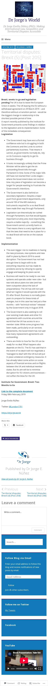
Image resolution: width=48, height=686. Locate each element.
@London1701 (15, 406)
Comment (38, 530)
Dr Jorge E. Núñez (24, 47)
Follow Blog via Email (18, 558)
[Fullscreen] (39, 668)
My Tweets (10, 610)
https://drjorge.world (11, 412)
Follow (11, 585)
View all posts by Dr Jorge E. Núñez (17, 479)
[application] (24, 660)
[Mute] (35, 668)
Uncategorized (11, 439)
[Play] (8, 668)
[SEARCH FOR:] (24, 542)
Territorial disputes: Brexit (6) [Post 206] (37, 492)
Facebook (10, 625)
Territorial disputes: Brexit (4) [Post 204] (11, 492)
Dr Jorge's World (24, 20)
